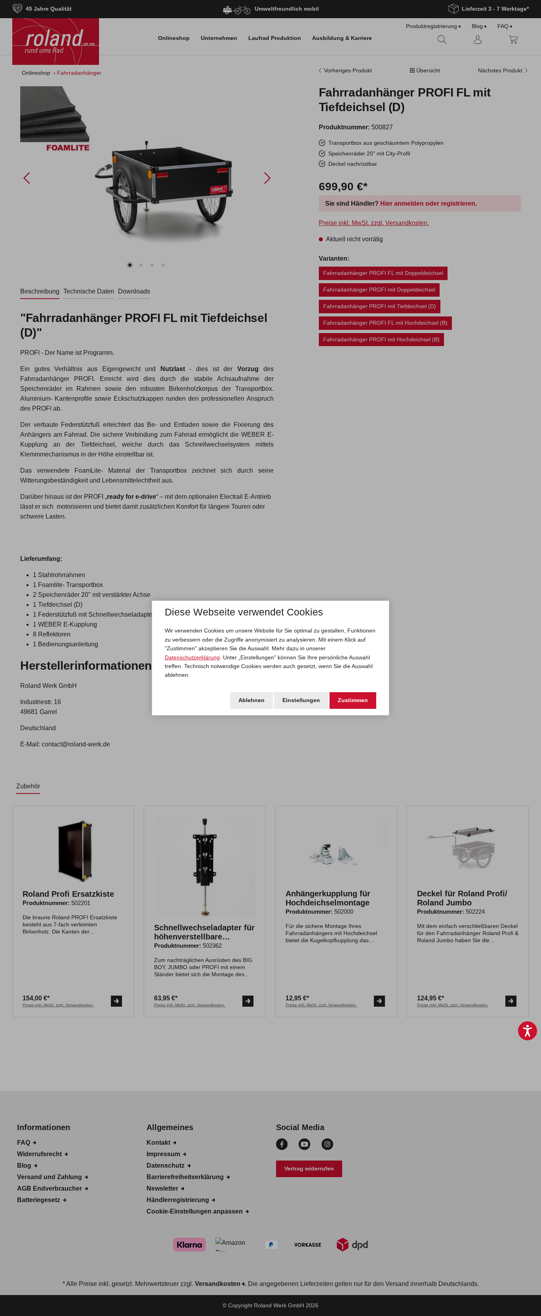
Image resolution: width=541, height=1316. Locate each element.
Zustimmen (353, 700)
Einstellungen (301, 700)
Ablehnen (251, 700)
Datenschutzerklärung (192, 657)
